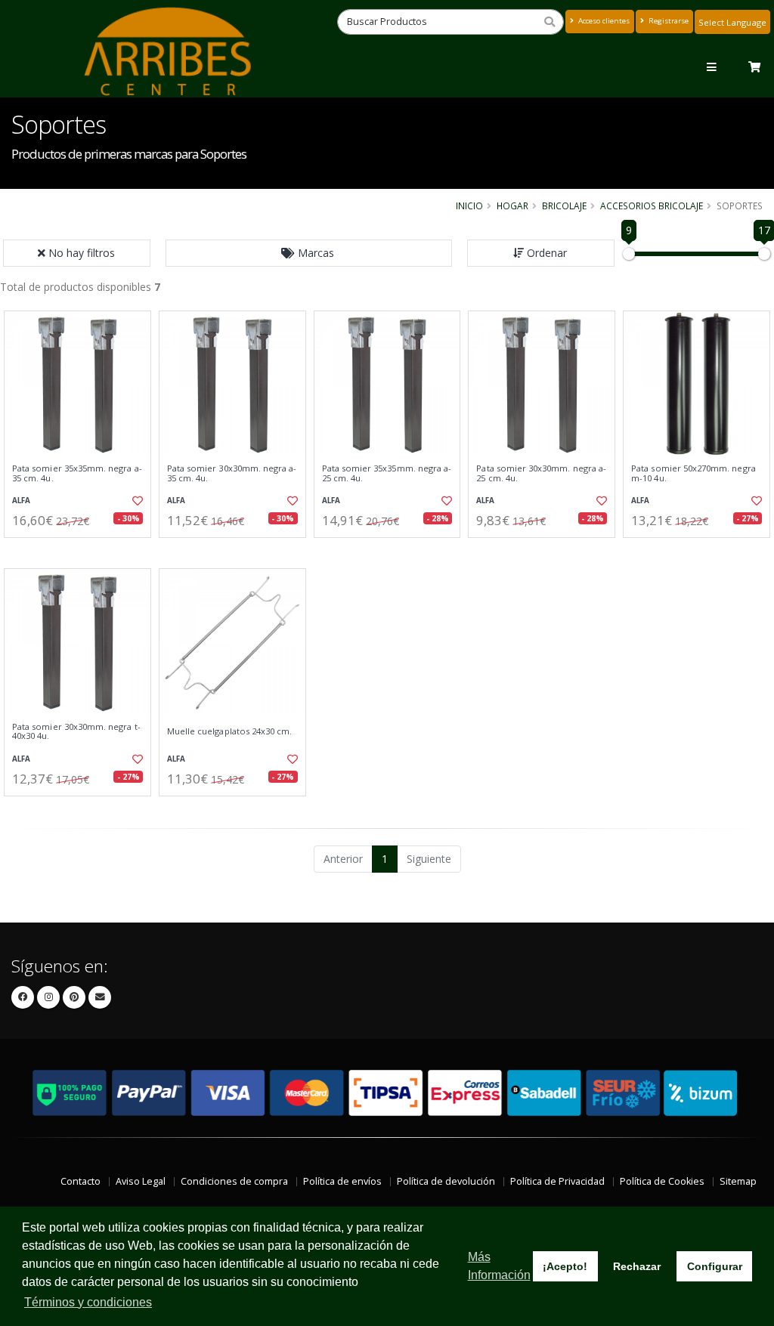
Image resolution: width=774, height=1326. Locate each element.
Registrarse (667, 21)
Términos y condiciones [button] (88, 1302)
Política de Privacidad (557, 1181)
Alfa (21, 500)
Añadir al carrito (82, 550)
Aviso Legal (141, 1181)
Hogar (512, 205)
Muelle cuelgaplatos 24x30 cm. (230, 731)
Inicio (469, 205)
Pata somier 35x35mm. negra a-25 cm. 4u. (387, 473)
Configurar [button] (714, 1266)
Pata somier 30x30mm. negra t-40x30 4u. (76, 731)
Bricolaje (564, 205)
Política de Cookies (662, 1181)
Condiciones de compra (234, 1181)
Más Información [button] (499, 1265)
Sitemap (738, 1181)
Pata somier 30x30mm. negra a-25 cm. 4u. (541, 473)
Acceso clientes (603, 21)
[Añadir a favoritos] (137, 501)
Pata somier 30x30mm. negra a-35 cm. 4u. (232, 473)
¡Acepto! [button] (565, 1266)
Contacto (80, 1181)
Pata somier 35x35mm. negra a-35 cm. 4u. (77, 473)
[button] (309, 253)
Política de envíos (342, 1181)
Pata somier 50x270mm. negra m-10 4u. (693, 473)
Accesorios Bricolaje (651, 205)
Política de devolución (446, 1181)
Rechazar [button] (637, 1266)
